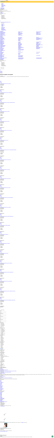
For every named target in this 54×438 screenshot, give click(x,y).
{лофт (1, 381)
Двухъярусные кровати (20, 58)
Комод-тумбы (20, 43)
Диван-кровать (2, 38)
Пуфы (19, 39)
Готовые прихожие (2, 32)
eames (0, 380)
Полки (1, 47)
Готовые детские (38, 33)
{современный (1, 382)
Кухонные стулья (38, 43)
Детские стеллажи (2, 46)
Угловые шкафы (38, 55)
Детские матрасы (38, 38)
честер (1, 390)
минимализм (1, 385)
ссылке (22, 422)
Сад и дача (3, 28)
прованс (1, 387)
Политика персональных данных (3, 431)
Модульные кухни (20, 33)
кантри (1, 383)
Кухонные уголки (2, 54)
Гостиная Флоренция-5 (2, 373)
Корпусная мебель (3, 29)
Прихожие (1, 31)
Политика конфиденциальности (3, 401)
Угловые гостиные (20, 31)
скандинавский (2, 388)
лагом (1, 384)
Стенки (19, 42)
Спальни (19, 34)
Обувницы (19, 46)
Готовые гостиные (2, 34)
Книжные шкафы (20, 56)
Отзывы (2, 3)
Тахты (19, 54)
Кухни (2, 24)
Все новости (1, 368)
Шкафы (2, 25)
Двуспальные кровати (38, 58)
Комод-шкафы (20, 44)
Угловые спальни (38, 32)
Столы (19, 48)
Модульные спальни (38, 31)
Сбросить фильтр (4, 367)
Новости (1, 400)
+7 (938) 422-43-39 (2, 8)
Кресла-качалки (20, 37)
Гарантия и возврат (2, 398)
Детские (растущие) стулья (39, 44)
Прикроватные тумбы (21, 47)
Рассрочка (1, 397)
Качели (1, 36)
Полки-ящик (1, 49)
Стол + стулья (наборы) (21, 49)
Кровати (37, 46)
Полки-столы (1, 48)
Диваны (1, 37)
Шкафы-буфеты (2, 42)
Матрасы (37, 37)
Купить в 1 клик (1, 89)
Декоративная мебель (2, 50)
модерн (1, 386)
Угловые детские (38, 34)
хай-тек (1, 389)
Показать (1, 367)
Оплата (2, 4)
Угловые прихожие (2, 33)
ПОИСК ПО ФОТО (2, 1)
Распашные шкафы (20, 55)
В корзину (1, 87)
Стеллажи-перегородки (3, 45)
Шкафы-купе (2, 43)
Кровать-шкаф (38, 47)
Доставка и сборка (3, 5)
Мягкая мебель (1, 52)
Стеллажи (1, 44)
